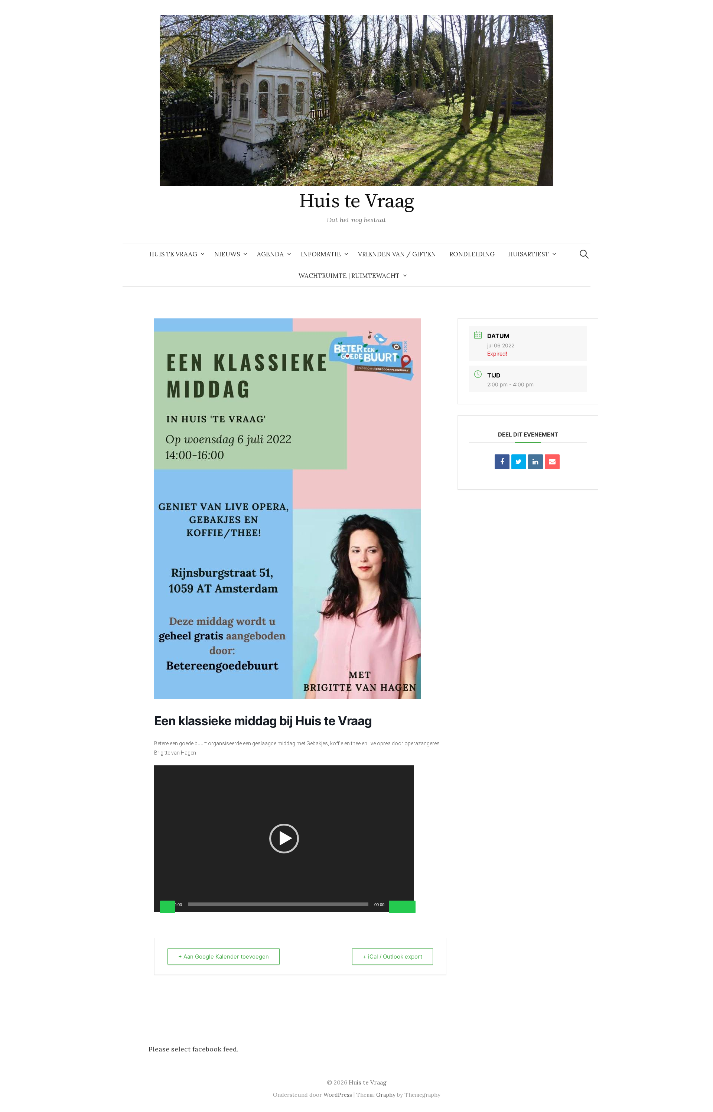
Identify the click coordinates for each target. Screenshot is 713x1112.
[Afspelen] (167, 907)
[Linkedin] (535, 461)
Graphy (385, 1094)
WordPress (337, 1094)
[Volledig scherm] (408, 907)
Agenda (270, 254)
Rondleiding (472, 254)
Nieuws (227, 254)
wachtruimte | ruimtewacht (349, 276)
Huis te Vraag (356, 201)
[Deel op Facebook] (502, 461)
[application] (284, 838)
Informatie (321, 254)
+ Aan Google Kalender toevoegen (223, 956)
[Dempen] (396, 907)
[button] (284, 838)
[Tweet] (518, 461)
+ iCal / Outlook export (392, 956)
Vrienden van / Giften (397, 254)
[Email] (552, 461)
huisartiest (528, 254)
